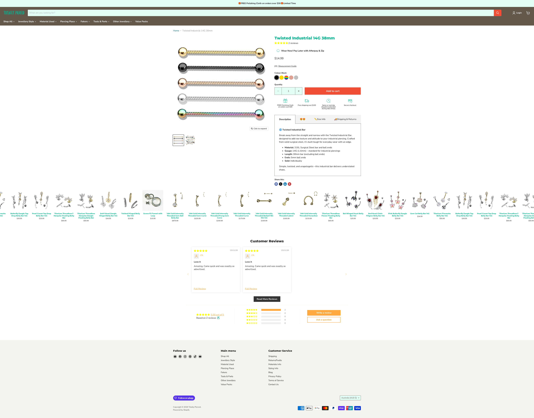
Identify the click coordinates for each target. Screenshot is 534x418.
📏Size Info (319, 119)
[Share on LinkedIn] (285, 184)
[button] (281, 43)
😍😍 (302, 119)
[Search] (497, 13)
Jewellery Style (26, 21)
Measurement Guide (287, 66)
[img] (200, 250)
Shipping (272, 356)
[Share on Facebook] (276, 184)
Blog (270, 372)
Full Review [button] (200, 288)
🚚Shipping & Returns (345, 119)
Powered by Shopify (181, 410)
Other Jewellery (121, 21)
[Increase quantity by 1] (298, 91)
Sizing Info (273, 368)
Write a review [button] (324, 312)
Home (176, 30)
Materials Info (274, 364)
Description (285, 119)
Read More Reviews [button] (267, 299)
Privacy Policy (274, 376)
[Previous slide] (188, 274)
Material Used (47, 21)
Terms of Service (276, 380)
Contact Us (273, 384)
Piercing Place (67, 21)
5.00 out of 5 (217, 314)
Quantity (278, 85)
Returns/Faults (275, 360)
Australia (349, 397)
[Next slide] (346, 274)
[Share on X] (280, 184)
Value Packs (141, 21)
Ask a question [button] (324, 319)
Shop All (8, 21)
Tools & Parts (100, 21)
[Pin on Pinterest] (289, 184)
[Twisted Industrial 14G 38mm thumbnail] (178, 140)
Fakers (84, 21)
